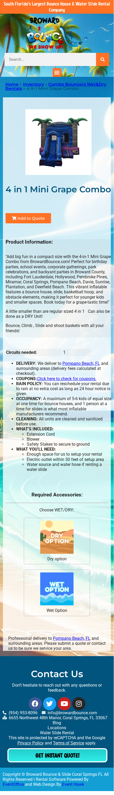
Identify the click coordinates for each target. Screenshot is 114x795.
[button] (57, 72)
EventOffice (13, 784)
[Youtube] (64, 703)
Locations (57, 727)
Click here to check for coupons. (66, 378)
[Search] (102, 59)
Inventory (33, 84)
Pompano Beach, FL (81, 363)
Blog (57, 722)
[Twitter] (49, 703)
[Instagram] (78, 703)
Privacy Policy (30, 743)
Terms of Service (68, 743)
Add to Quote (30, 218)
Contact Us (57, 674)
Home (12, 84)
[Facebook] (35, 703)
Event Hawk (73, 784)
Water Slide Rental (57, 732)
